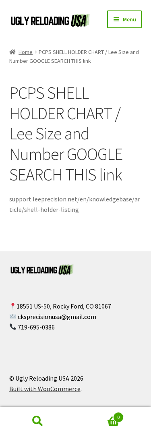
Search (38, 421)
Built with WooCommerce (45, 389)
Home (26, 52)
